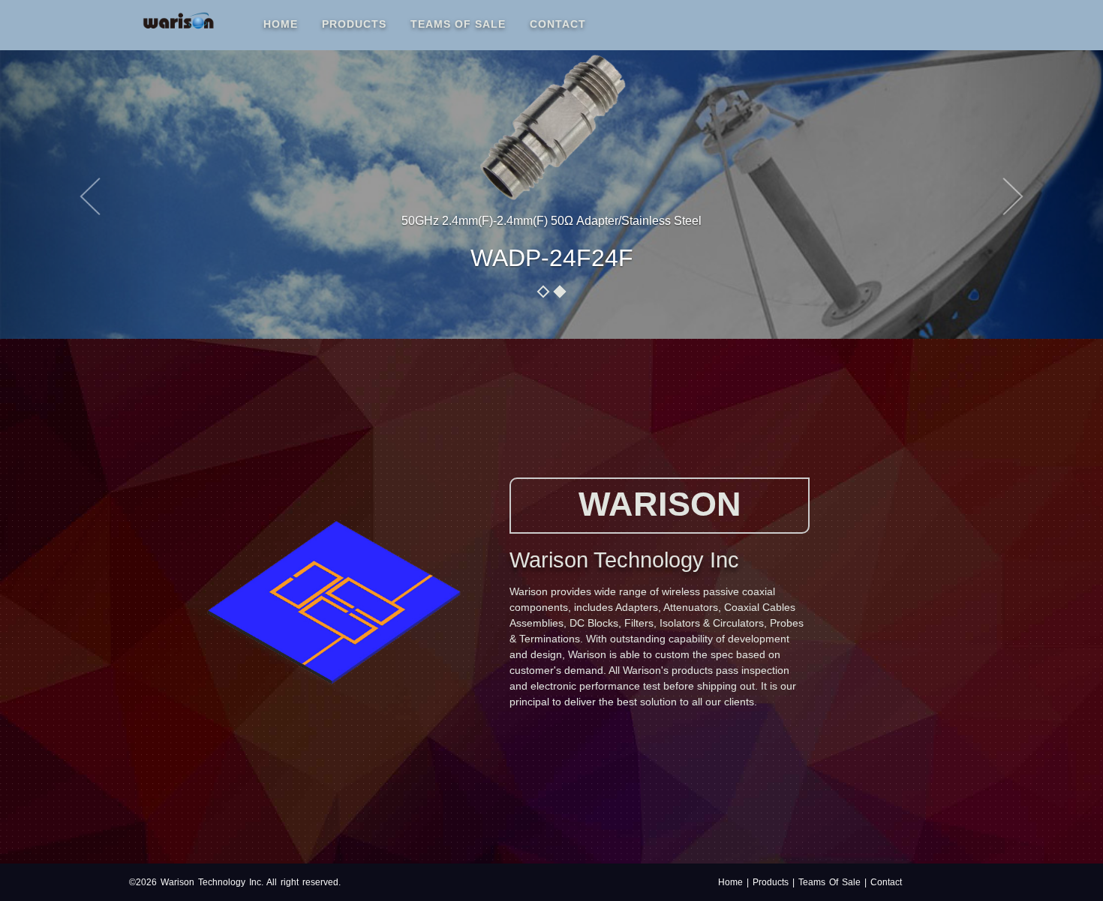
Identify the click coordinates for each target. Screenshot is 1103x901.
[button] (83, 189)
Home (286, 23)
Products (354, 24)
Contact (558, 24)
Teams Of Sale (458, 24)
